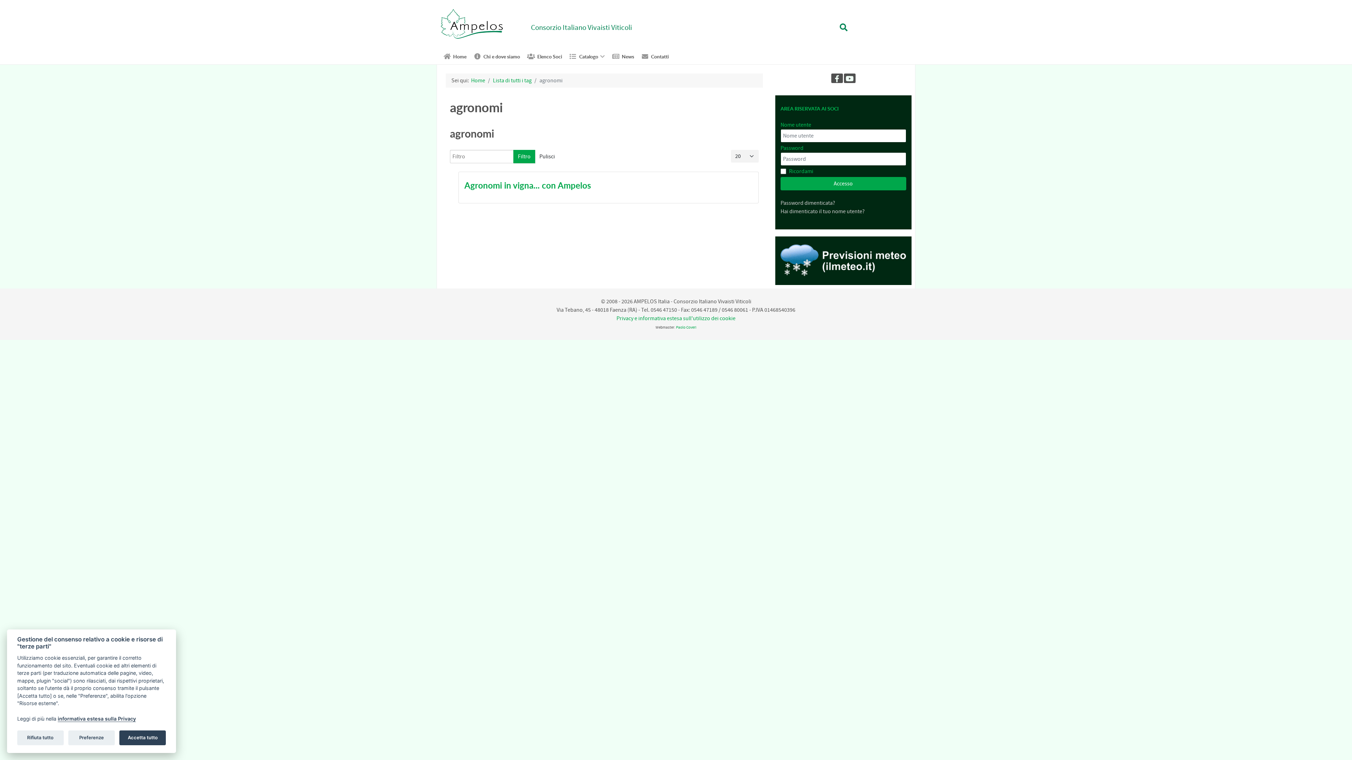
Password (792, 148)
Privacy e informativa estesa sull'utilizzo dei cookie (676, 318)
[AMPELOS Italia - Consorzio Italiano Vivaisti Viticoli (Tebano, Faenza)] (471, 23)
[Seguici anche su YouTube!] (850, 78)
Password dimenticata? (808, 203)
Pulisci (547, 156)
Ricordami (801, 171)
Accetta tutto (143, 737)
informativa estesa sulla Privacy (97, 719)
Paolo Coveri (686, 327)
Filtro (524, 156)
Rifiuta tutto (40, 737)
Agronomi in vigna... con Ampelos (527, 185)
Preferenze (91, 737)
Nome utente (796, 125)
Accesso (843, 183)
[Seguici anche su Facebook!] (837, 78)
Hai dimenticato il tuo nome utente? (823, 211)
